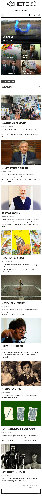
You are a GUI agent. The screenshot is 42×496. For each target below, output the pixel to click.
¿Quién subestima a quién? (12, 258)
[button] (2, 15)
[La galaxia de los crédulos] (21, 287)
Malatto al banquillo (10, 213)
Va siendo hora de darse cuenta (29, 72)
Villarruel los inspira (28, 56)
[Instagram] (39, 15)
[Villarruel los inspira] (31, 52)
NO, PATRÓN (8, 37)
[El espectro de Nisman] (11, 68)
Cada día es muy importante (13, 123)
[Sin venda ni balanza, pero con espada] (21, 413)
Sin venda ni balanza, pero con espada (18, 429)
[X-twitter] (35, 15)
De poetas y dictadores (11, 388)
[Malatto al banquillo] (21, 197)
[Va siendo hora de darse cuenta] (31, 68)
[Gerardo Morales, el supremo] (21, 152)
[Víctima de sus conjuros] (21, 330)
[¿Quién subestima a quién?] (21, 242)
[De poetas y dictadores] (21, 373)
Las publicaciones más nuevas (30, 485)
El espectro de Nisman (11, 73)
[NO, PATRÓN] (21, 32)
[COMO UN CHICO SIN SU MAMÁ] (21, 456)
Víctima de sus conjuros (12, 346)
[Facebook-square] (30, 15)
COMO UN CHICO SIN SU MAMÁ (13, 472)
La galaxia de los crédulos (13, 303)
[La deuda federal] (11, 52)
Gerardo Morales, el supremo (14, 168)
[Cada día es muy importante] (21, 107)
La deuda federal (9, 57)
